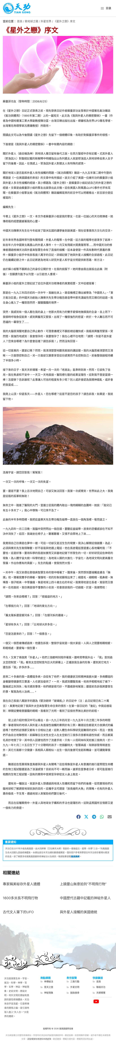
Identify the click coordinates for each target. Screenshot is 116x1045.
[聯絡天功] (99, 987)
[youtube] (96, 1001)
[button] (78, 816)
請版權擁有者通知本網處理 (39, 1039)
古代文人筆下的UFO (18, 912)
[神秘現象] (46, 993)
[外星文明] (73, 987)
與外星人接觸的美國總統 (78, 912)
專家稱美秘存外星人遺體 (21, 884)
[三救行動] (73, 982)
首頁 (19, 21)
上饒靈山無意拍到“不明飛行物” (83, 884)
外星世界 (46, 21)
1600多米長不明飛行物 (20, 898)
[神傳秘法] (46, 982)
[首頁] (97, 982)
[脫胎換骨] (73, 993)
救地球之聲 (31, 21)
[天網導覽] (99, 993)
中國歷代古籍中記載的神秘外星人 (85, 898)
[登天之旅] (46, 987)
